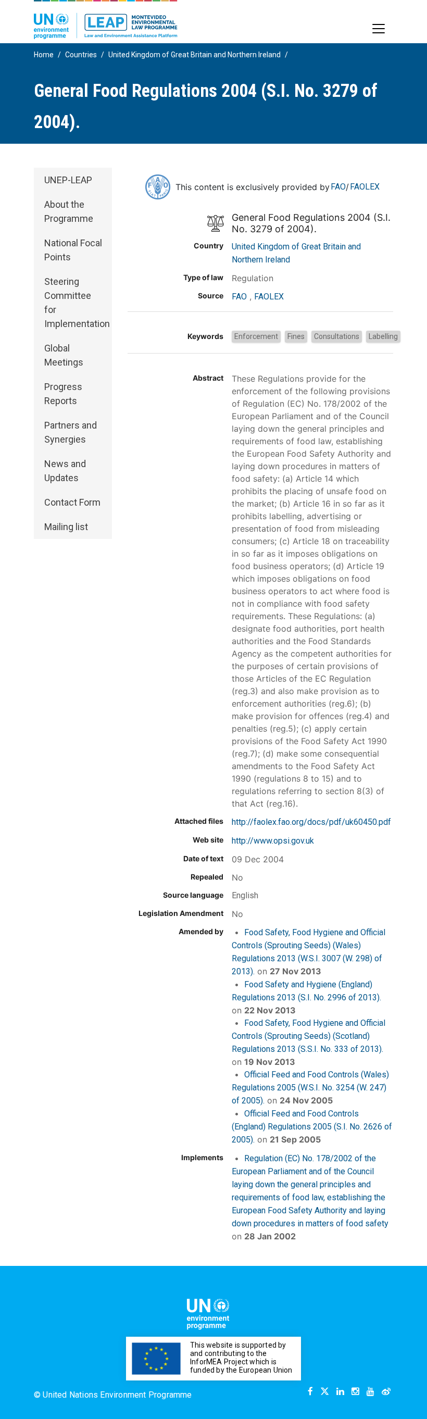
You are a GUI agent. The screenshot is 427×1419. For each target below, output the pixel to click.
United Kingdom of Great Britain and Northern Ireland (194, 55)
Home (44, 55)
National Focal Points (73, 249)
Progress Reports (63, 393)
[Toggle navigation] (378, 28)
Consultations (336, 336)
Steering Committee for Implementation (77, 302)
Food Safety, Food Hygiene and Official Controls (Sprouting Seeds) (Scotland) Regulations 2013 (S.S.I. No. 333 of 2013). (308, 1036)
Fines (296, 336)
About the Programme (68, 211)
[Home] (106, 19)
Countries (81, 55)
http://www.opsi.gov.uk (273, 841)
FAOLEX (365, 187)
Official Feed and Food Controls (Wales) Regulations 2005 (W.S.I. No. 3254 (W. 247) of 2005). (310, 1088)
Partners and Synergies (70, 432)
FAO (338, 187)
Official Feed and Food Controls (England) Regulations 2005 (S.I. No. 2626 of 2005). (312, 1127)
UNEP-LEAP (68, 179)
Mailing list (66, 526)
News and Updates (65, 470)
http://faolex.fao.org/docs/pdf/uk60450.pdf (311, 822)
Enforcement (256, 336)
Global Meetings (63, 355)
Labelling (383, 336)
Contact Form (72, 502)
